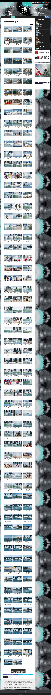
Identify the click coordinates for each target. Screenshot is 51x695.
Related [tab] (10, 677)
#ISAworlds (39, 2)
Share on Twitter (25, 674)
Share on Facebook (10, 674)
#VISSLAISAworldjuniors (35, 2)
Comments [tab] (5, 677)
